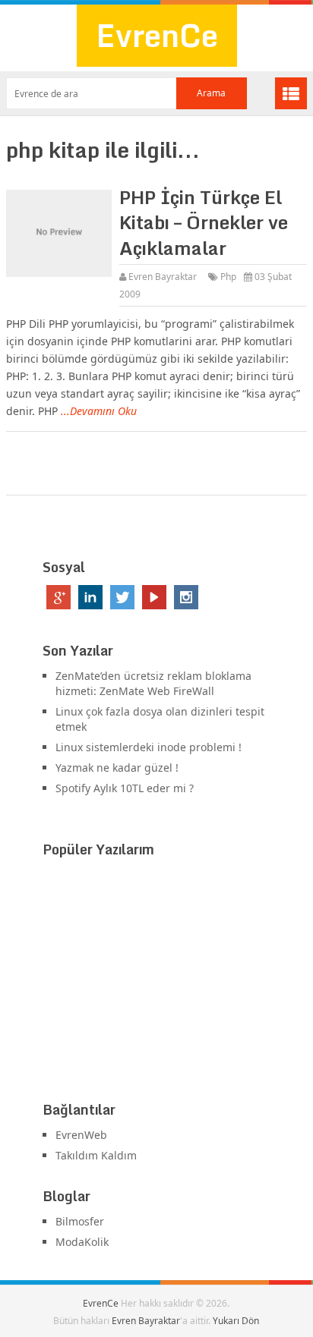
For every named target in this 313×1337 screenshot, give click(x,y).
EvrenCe (157, 35)
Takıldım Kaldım (96, 1155)
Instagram (186, 597)
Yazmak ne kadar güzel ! (117, 767)
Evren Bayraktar (162, 276)
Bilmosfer (79, 1221)
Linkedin (90, 597)
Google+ (58, 597)
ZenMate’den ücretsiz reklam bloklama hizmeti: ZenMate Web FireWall (153, 683)
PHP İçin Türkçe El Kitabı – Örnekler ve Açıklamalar (203, 222)
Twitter (122, 597)
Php (228, 276)
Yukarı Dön (236, 1320)
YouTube (154, 597)
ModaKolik (82, 1242)
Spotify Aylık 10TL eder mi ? (124, 788)
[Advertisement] (156, 982)
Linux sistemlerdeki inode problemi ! (148, 747)
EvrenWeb (81, 1135)
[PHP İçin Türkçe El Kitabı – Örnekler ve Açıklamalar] (59, 234)
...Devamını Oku (99, 411)
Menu (291, 93)
